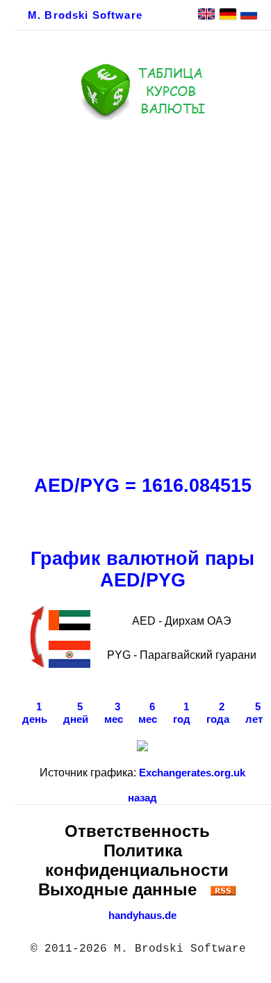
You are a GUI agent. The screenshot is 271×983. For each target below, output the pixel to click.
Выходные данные (117, 889)
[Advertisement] (135, 293)
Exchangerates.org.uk (192, 772)
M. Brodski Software (85, 15)
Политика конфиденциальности (137, 860)
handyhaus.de (142, 915)
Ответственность (137, 831)
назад (142, 798)
